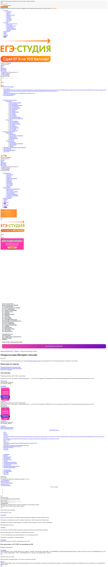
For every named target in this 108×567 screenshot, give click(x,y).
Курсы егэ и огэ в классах (10, 100)
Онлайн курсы (10, 141)
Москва (9, 63)
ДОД (5, 203)
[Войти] (1, 84)
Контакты (8, 12)
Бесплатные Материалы (8, 95)
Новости (8, 13)
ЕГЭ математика (16, 89)
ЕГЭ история (75, 89)
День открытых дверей (8, 89)
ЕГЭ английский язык (88, 89)
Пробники (6, 35)
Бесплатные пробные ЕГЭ (11, 23)
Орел (2, 66)
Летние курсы (9, 24)
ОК (1, 565)
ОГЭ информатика (40, 91)
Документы (8, 18)
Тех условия (9, 20)
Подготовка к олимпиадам (99, 89)
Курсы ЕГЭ (9, 101)
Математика (6, 93)
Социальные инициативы (10, 462)
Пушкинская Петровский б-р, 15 (9, 72)
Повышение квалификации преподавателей (15, 147)
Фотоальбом (9, 19)
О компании (6, 10)
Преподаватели (7, 31)
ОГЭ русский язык (12, 91)
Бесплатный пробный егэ (7, 428)
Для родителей (7, 148)
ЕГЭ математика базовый (25, 89)
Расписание (6, 22)
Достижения (9, 11)
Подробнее (54, 8)
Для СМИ (6, 472)
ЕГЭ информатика (64, 89)
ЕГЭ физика (57, 89)
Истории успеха (8, 459)
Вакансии (8, 17)
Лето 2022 (6, 202)
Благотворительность (10, 14)
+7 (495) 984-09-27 (5, 74)
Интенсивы (8, 30)
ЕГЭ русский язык (35, 89)
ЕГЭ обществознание (43, 89)
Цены (5, 33)
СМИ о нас (8, 16)
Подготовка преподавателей (9, 94)
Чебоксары (3, 68)
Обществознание (13, 138)
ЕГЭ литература (51, 89)
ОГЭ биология (33, 91)
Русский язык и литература (14, 93)
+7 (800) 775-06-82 (5, 73)
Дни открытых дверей (11, 25)
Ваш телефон (4, 501)
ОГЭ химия (28, 91)
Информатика (23, 93)
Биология (11, 139)
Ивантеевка (3, 69)
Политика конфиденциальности (12, 466)
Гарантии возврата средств (10, 463)
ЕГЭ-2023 (6, 204)
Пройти (2, 561)
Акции (5, 36)
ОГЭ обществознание (20, 91)
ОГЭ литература (53, 91)
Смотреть (3, 401)
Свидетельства (7, 464)
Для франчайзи (7, 470)
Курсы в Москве (9, 27)
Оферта (8, 21)
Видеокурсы (32, 93)
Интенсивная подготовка (7, 427)
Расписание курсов (54, 430)
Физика (27, 93)
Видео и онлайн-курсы (9, 131)
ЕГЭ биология (81, 89)
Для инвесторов (8, 471)
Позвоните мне (4, 503)
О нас (5, 206)
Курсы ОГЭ (9, 119)
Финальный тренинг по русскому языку (11, 367)
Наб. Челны (3, 70)
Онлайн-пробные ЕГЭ (11, 28)
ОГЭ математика (13, 121)
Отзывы (5, 32)
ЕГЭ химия (70, 89)
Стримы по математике (11, 29)
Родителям (6, 449)
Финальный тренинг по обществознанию (11, 368)
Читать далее (4, 381)
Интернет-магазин (32, 361)
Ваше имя (3, 500)
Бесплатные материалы (54, 346)
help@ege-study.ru (5, 481)
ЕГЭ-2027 (6, 34)
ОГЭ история (47, 91)
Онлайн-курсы (6, 92)
